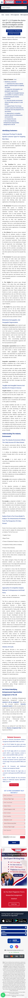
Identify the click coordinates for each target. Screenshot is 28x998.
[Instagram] (16, 946)
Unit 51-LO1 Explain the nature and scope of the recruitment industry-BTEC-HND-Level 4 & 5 (14, 746)
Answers (7, 14)
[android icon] (21, 921)
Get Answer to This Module (14, 30)
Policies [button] (4, 934)
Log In (24, 2)
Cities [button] (3, 931)
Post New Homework (14, 33)
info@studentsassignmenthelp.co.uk (14, 950)
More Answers (14, 784)
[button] (2, 2)
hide (15, 79)
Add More (22, 837)
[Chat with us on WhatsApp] (3, 995)
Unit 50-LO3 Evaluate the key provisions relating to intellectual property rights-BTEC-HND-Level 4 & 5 (14, 779)
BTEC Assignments (15, 14)
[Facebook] (11, 946)
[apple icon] (7, 921)
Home (2, 14)
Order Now (18, 2)
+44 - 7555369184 (15, 952)
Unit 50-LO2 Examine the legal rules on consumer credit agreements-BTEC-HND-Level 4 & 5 (14, 773)
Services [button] (4, 927)
